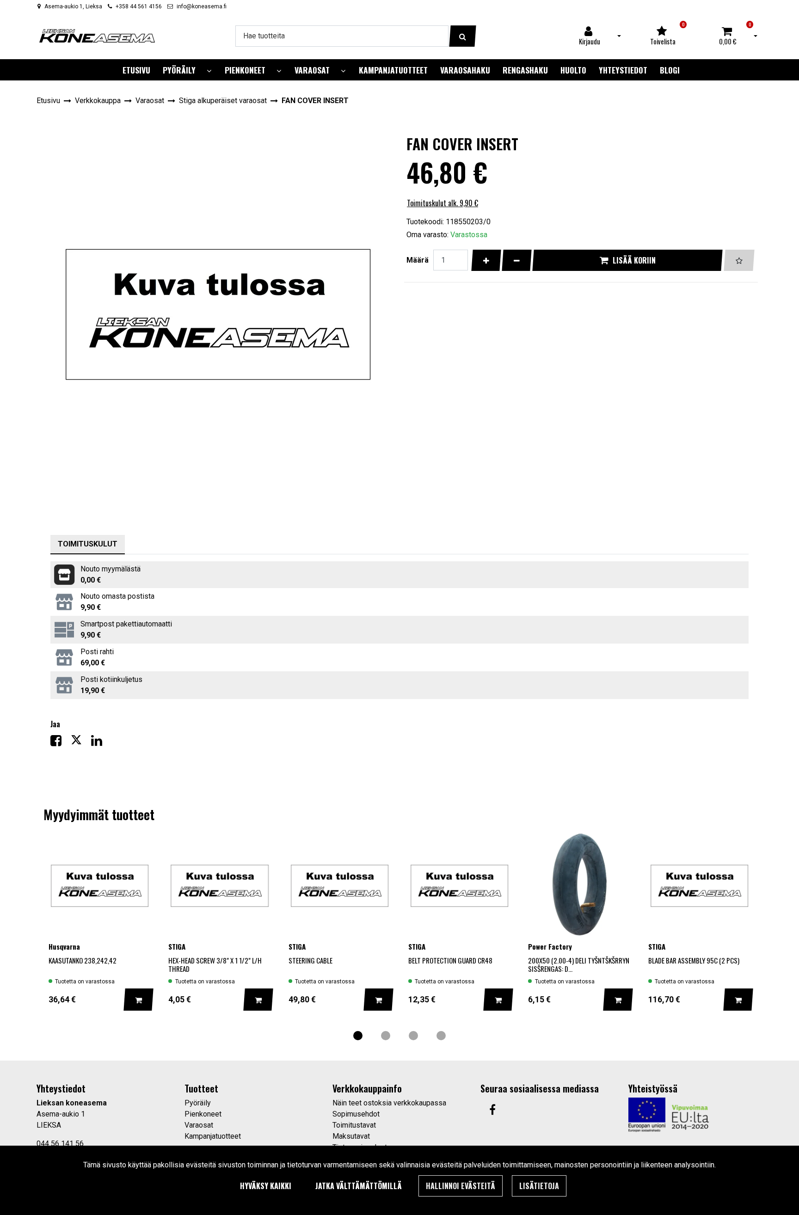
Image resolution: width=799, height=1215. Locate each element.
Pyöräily (197, 1102)
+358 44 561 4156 (139, 6)
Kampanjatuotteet (212, 1136)
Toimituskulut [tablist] (87, 544)
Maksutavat (351, 1136)
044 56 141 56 (60, 1143)
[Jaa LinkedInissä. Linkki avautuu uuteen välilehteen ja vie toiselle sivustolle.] (100, 742)
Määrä (417, 260)
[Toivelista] (739, 260)
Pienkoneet (202, 1114)
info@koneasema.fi (202, 6)
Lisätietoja (539, 1185)
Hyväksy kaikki (265, 1185)
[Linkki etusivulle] (97, 36)
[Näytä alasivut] (209, 71)
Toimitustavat (354, 1125)
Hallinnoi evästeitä (460, 1185)
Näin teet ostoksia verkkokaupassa (389, 1102)
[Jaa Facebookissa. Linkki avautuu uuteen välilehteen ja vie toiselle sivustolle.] (60, 742)
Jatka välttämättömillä (358, 1185)
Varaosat (198, 1125)
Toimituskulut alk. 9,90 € (442, 203)
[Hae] (462, 36)
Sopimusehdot (356, 1114)
